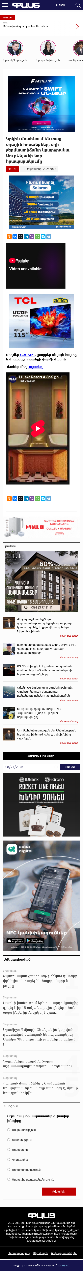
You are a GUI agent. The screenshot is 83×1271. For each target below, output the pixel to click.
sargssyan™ (64, 1265)
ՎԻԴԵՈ (12, 169)
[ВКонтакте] (14, 236)
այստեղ (35, 367)
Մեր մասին (40, 1253)
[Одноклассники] (9, 236)
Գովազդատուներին (64, 1253)
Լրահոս (9, 546)
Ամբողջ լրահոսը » (42, 755)
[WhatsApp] (37, 236)
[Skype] (43, 236)
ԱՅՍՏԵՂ (27, 355)
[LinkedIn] (26, 236)
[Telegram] (48, 236)
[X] (20, 236)
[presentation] (68, 29)
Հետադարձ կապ (19, 1253)
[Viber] (31, 236)
